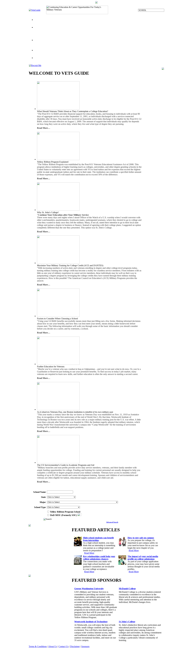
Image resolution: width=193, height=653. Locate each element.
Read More (89, 553)
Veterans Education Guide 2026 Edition (74, 60)
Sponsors (85, 646)
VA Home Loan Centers (45, 60)
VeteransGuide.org (57, 32)
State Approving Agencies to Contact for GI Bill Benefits (91, 30)
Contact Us (63, 646)
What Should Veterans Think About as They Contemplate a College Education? (111, 42)
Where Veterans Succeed (109, 45)
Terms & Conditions (38, 646)
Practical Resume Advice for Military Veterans (141, 45)
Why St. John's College (103, 53)
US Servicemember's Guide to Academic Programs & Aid (71, 45)
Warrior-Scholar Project (126, 22)
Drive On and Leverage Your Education (85, 35)
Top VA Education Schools (84, 22)
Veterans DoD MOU (106, 22)
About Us (52, 646)
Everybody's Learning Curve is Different (84, 32)
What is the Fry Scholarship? (116, 32)
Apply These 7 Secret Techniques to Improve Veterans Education (63, 53)
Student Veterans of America (47, 47)
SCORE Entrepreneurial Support (107, 60)
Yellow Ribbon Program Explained (50, 30)
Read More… (43, 128)
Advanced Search (112, 522)
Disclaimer (75, 646)
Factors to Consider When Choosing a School (54, 42)
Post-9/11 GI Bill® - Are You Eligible (120, 35)
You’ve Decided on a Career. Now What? (52, 22)
